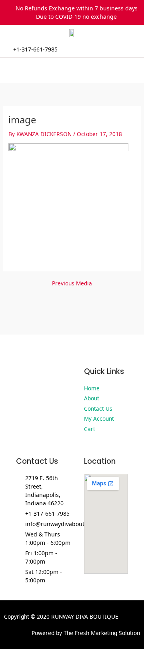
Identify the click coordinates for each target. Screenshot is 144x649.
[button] (72, 70)
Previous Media (72, 283)
